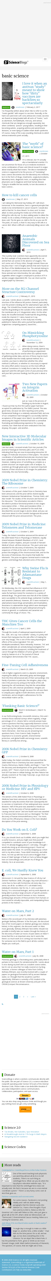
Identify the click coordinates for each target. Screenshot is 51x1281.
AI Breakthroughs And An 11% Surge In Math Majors (25, 1134)
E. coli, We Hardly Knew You (22, 870)
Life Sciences (28, 151)
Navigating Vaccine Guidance (15, 1136)
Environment (7, 710)
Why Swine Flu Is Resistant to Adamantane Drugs (35, 573)
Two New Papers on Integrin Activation (34, 387)
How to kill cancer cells (19, 195)
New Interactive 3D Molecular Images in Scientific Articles (24, 437)
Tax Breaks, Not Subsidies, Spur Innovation (21, 1132)
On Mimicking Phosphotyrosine (35, 334)
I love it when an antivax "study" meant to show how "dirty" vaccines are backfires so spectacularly (34, 93)
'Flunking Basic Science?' (21, 706)
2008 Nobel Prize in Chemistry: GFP (25, 750)
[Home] (16, 63)
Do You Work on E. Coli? (19, 830)
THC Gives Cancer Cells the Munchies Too (22, 622)
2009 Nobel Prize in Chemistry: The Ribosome (25, 481)
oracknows (20, 107)
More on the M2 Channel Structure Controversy (20, 290)
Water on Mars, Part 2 (18, 911)
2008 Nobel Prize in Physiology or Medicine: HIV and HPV (25, 787)
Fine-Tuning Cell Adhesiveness (25, 665)
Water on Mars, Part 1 (18, 952)
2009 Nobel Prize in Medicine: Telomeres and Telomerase (24, 525)
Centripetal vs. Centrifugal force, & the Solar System (24, 1170)
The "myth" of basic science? (32, 145)
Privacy (40, 1260)
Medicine (6, 107)
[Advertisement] (25, 29)
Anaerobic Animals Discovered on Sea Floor (35, 240)
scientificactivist (32, 250)
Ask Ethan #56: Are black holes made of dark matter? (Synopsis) (24, 1224)
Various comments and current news (18, 1196)
